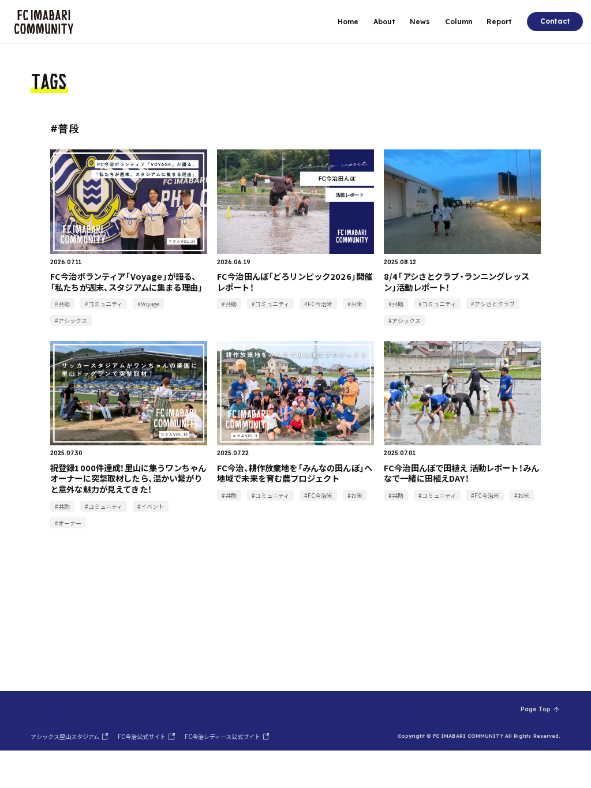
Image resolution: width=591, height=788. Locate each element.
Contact (555, 21)
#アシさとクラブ (493, 303)
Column (458, 21)
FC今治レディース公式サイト (222, 736)
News (420, 21)
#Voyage (148, 303)
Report (499, 21)
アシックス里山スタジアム (65, 736)
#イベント (150, 506)
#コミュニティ (103, 303)
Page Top (536, 709)
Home (348, 21)
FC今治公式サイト (142, 736)
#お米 (354, 303)
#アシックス (71, 320)
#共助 (62, 303)
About (384, 21)
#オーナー (68, 523)
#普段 (65, 128)
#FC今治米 (318, 303)
